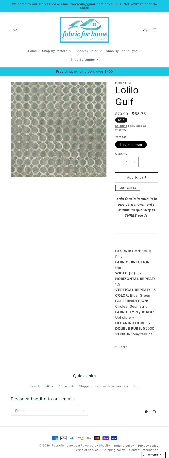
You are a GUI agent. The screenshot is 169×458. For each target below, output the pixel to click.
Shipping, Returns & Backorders (103, 386)
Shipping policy (114, 450)
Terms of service (86, 450)
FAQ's (49, 386)
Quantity (121, 153)
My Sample (154, 455)
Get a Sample (127, 187)
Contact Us (66, 386)
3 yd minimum (131, 144)
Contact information (143, 450)
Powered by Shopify (95, 445)
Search (34, 386)
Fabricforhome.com (66, 445)
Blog (136, 386)
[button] (15, 29)
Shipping (121, 125)
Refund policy (124, 445)
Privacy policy (148, 445)
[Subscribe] (83, 411)
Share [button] (123, 347)
